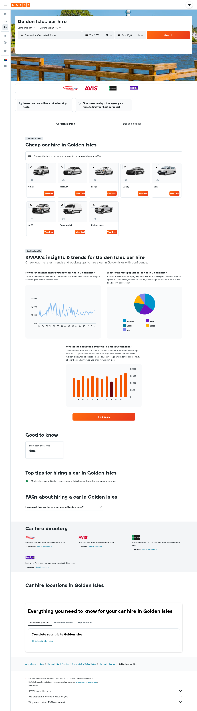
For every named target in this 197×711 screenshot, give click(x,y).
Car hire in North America (57, 664)
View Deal (48, 193)
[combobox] (26, 27)
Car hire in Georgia (107, 664)
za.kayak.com (30, 664)
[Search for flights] (5, 14)
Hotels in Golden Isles (42, 641)
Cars (42, 664)
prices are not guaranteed (86, 682)
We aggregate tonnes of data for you (48, 696)
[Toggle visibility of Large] (150, 325)
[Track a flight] (5, 42)
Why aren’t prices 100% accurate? (46, 702)
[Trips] (5, 51)
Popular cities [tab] (85, 622)
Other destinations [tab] (63, 622)
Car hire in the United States (84, 664)
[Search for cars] (5, 27)
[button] (5, 4)
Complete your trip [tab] (39, 622)
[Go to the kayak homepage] (20, 5)
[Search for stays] (5, 21)
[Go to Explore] (5, 36)
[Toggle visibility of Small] (127, 325)
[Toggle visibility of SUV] (150, 321)
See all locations (43, 546)
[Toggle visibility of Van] (126, 329)
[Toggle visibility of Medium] (128, 321)
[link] (103, 417)
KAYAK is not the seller (40, 691)
